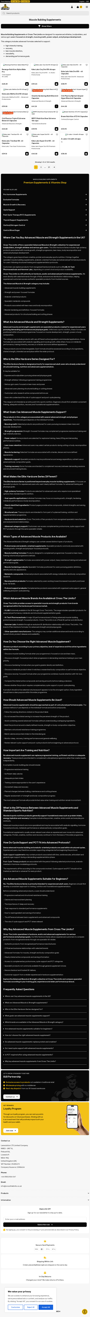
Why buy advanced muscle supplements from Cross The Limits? (30, 1061)
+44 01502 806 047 (8, 1177)
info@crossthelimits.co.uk (11, 1186)
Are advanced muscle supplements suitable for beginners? (28, 1029)
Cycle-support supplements (14, 855)
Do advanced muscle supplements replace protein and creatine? (31, 1042)
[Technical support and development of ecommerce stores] (57, 1311)
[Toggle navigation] (87, 7)
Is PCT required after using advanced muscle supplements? (29, 1055)
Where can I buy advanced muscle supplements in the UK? (28, 996)
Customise (15, 1307)
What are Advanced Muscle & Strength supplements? (26, 1003)
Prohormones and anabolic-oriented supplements (25, 546)
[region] (30, 1300)
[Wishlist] (27, 65)
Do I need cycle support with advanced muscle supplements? (29, 1048)
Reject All (30, 1307)
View (56, 106)
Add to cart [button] (27, 84)
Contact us (10, 1097)
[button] (72, 7)
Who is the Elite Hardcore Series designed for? (24, 1009)
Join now (9, 1131)
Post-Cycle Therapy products (14, 862)
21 (49, 167)
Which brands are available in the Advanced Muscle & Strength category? (34, 1022)
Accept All (46, 1307)
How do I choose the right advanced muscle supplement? (28, 1035)
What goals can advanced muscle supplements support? (27, 1016)
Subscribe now (44, 1225)
